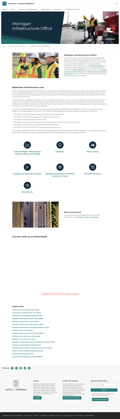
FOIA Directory (79, 415)
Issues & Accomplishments (28, 9)
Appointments (46, 9)
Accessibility (43, 415)
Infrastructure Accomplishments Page (25, 310)
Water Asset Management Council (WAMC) (27, 356)
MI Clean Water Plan (79, 70)
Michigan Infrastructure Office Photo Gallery (28, 324)
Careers (37, 398)
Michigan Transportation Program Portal (26, 345)
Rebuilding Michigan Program (22, 354)
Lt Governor (57, 9)
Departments (90, 415)
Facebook (79, 217)
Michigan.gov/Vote (100, 399)
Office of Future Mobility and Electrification (27, 351)
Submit (104, 390)
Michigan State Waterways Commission (26, 336)
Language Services (67, 415)
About (4, 9)
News (13, 9)
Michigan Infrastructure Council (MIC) (25, 321)
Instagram (95, 217)
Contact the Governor (73, 9)
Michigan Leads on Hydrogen (22, 330)
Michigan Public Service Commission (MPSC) (28, 333)
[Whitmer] (3, 46)
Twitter (86, 217)
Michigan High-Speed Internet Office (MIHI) (27, 318)
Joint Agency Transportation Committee (26, 313)
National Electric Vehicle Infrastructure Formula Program (32, 348)
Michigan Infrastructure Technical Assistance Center (30, 327)
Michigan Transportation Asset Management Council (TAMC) (33, 342)
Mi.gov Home (28, 415)
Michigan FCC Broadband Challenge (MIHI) (27, 315)
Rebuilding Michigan (96, 66)
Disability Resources (54, 415)
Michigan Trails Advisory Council (23, 339)
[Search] (116, 4)
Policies (36, 415)
